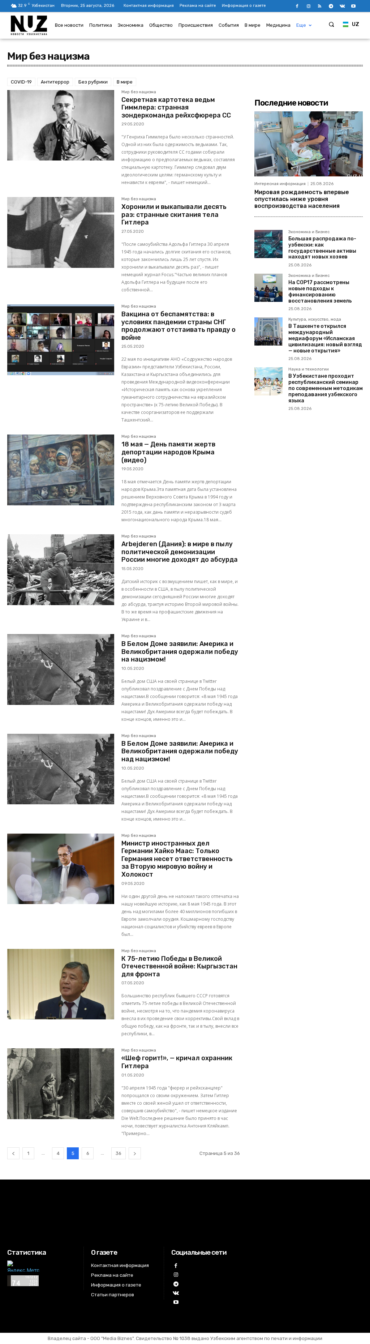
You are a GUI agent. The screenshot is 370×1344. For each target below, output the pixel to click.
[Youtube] (353, 6)
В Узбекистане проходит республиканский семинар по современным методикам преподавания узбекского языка (325, 388)
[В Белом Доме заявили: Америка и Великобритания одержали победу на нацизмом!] (60, 669)
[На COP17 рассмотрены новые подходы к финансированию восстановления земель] (268, 288)
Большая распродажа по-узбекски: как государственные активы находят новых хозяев (322, 248)
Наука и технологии (308, 369)
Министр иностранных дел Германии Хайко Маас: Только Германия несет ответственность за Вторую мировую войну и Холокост (177, 858)
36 (118, 1153)
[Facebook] (297, 6)
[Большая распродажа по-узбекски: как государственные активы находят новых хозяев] (268, 244)
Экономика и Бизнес (309, 232)
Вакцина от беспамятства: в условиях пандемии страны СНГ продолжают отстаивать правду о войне (178, 326)
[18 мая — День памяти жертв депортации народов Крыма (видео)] (60, 470)
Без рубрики (93, 82)
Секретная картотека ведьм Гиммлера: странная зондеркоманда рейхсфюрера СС (176, 107)
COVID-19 (21, 82)
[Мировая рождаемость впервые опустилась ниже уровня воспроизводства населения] (308, 143)
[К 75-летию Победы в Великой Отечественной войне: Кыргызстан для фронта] (60, 984)
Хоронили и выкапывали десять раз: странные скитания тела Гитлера (174, 214)
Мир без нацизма (138, 92)
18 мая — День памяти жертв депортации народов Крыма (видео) (168, 452)
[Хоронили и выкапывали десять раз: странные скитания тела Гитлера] (60, 232)
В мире (125, 82)
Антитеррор (55, 82)
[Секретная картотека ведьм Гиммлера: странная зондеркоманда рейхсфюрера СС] (60, 125)
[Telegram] (330, 6)
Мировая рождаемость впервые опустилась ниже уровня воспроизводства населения (301, 199)
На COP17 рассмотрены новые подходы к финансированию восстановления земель (320, 291)
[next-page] (135, 1153)
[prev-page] (13, 1153)
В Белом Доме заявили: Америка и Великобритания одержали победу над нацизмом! (179, 751)
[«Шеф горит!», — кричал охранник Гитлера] (60, 1083)
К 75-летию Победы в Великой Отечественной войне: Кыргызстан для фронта (179, 966)
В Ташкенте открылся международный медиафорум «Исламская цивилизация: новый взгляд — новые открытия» (325, 338)
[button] (331, 24)
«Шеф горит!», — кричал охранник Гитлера (176, 1062)
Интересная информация (280, 184)
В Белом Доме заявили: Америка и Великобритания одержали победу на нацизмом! (179, 651)
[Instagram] (308, 6)
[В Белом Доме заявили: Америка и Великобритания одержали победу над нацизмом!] (60, 769)
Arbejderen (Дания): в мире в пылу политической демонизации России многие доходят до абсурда (179, 552)
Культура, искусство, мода (314, 319)
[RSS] (319, 6)
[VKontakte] (342, 6)
